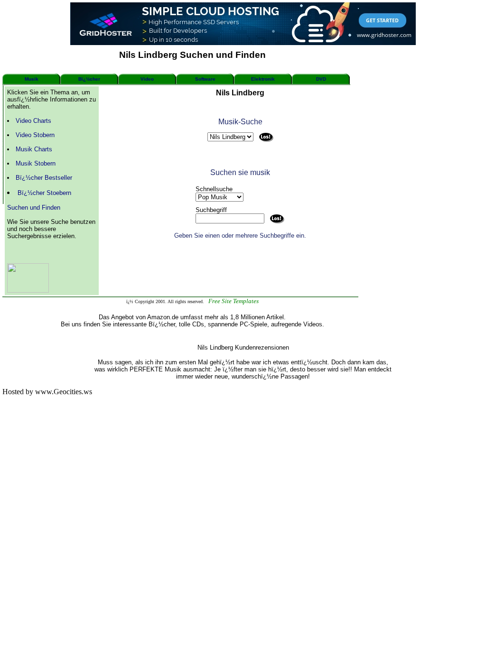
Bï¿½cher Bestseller (44, 177)
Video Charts (33, 120)
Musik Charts (34, 149)
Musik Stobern (36, 163)
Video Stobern (35, 135)
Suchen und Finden (33, 207)
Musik (31, 79)
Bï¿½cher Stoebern (44, 192)
